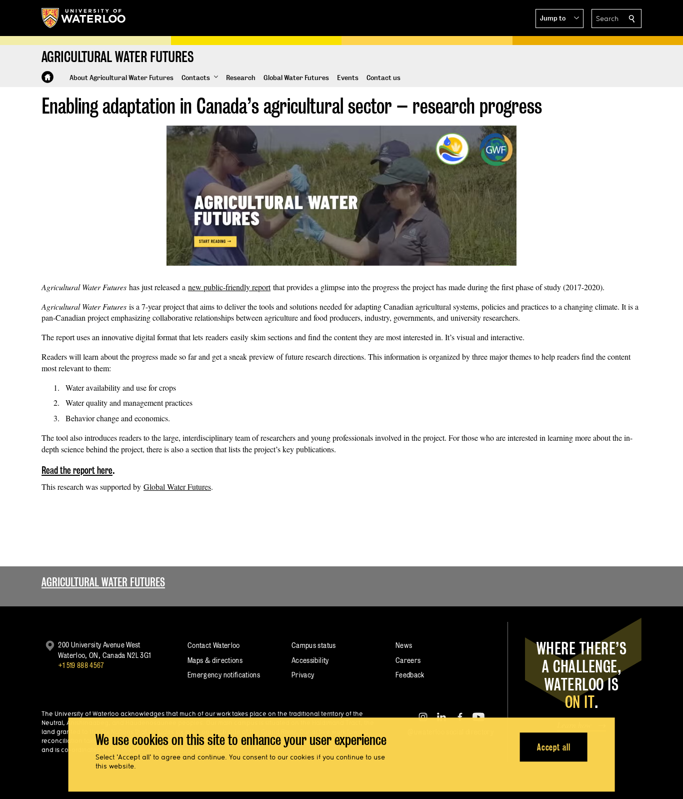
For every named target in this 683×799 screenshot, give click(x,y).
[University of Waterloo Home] (84, 18)
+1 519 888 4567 (81, 665)
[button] (559, 19)
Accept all (553, 747)
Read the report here (77, 470)
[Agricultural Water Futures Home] (48, 77)
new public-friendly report (229, 287)
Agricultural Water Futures (103, 582)
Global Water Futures (177, 486)
